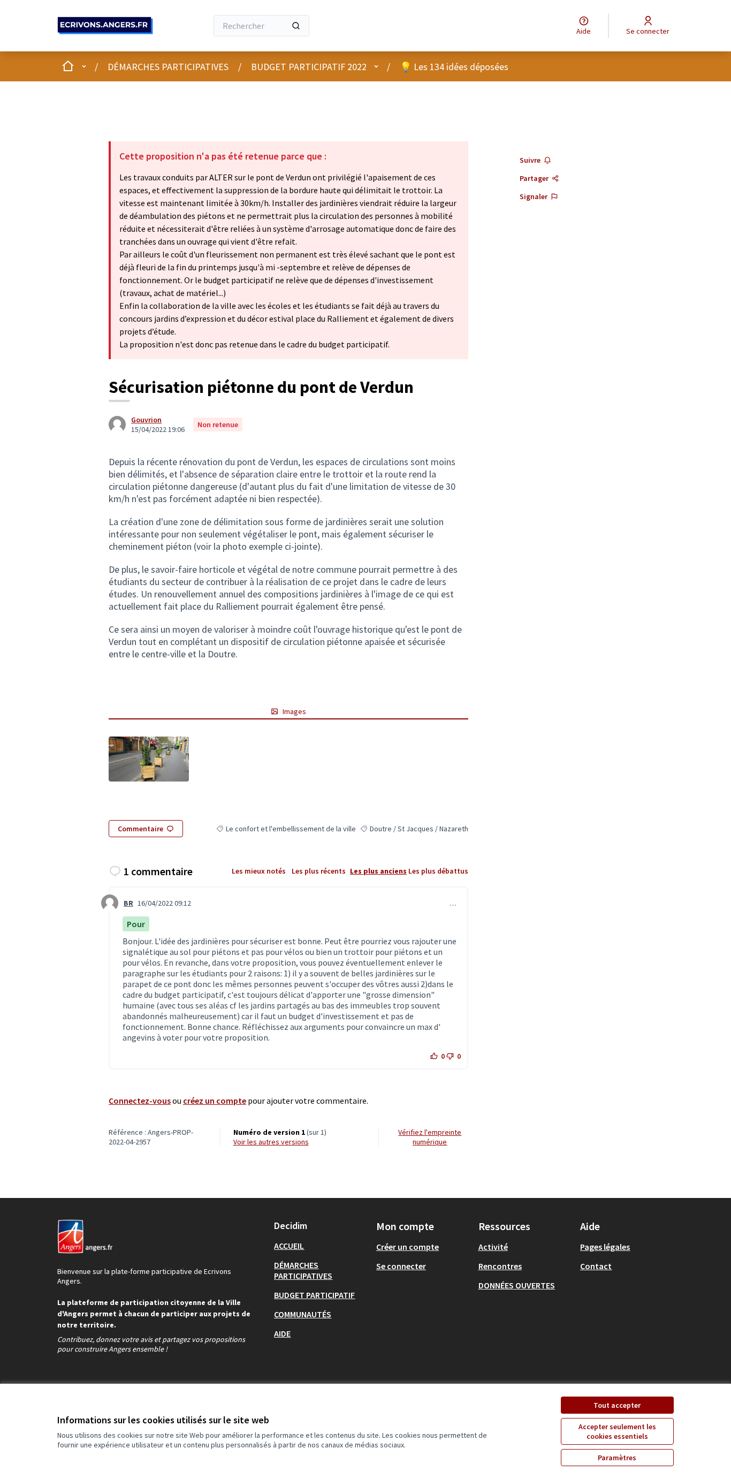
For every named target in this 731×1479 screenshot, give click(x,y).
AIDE (282, 1333)
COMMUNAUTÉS (302, 1314)
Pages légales (605, 1246)
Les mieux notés (259, 871)
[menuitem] (321, 1245)
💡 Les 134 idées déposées (454, 66)
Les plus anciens (378, 871)
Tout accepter (617, 1405)
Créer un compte (407, 1246)
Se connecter (401, 1266)
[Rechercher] (295, 26)
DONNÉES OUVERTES (516, 1285)
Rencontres (500, 1266)
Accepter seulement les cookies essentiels (617, 1431)
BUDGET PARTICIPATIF (314, 1295)
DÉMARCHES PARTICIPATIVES (168, 66)
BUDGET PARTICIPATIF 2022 (309, 66)
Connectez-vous (140, 1100)
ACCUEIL (289, 1245)
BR (128, 903)
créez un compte (214, 1100)
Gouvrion (146, 419)
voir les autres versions (271, 1142)
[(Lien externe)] (149, 759)
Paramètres (617, 1457)
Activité (493, 1246)
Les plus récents (319, 871)
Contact (596, 1266)
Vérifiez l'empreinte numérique (429, 1137)
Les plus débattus (438, 871)
